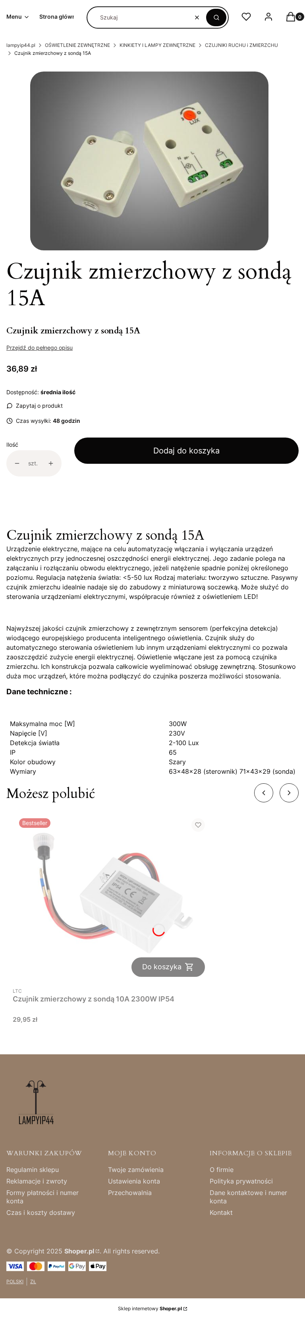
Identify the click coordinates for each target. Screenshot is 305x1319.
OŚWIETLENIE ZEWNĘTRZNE (77, 45)
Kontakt (221, 1212)
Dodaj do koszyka (186, 450)
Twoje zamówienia (136, 1170)
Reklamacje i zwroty (36, 1181)
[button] (216, 17)
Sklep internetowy (150, 1308)
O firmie (222, 1170)
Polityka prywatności (241, 1181)
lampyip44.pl (20, 45)
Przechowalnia (130, 1193)
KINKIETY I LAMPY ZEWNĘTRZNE (157, 45)
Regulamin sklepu (32, 1170)
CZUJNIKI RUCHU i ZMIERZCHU (241, 45)
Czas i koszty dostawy (40, 1212)
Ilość (12, 444)
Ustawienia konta (134, 1181)
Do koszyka (161, 967)
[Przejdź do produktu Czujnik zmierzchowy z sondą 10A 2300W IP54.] (112, 897)
